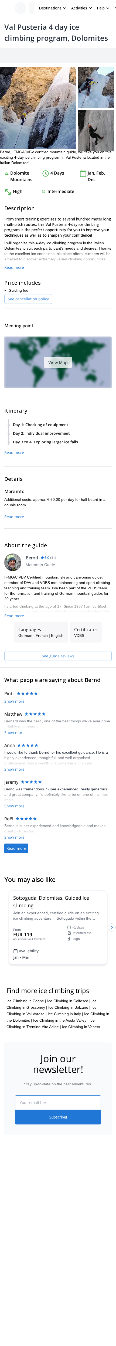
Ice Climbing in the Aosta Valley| (60, 1020)
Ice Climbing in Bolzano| (69, 1007)
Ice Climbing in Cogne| (26, 1001)
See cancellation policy (28, 298)
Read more (14, 267)
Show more (14, 701)
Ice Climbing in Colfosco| (68, 1001)
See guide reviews (58, 655)
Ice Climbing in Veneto (81, 1027)
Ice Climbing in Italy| (65, 1014)
